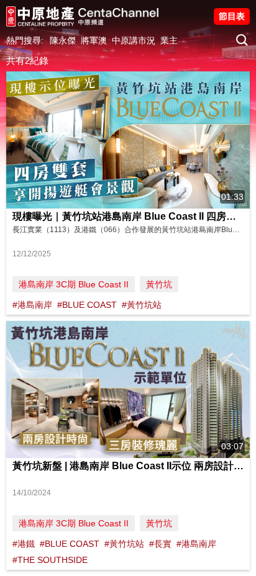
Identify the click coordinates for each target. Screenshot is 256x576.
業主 (169, 40)
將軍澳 (94, 40)
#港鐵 (23, 544)
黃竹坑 (159, 284)
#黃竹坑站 (142, 305)
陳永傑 (63, 40)
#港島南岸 (32, 305)
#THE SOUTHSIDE (50, 560)
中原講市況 (133, 40)
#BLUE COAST (87, 305)
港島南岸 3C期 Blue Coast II (74, 284)
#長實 (160, 544)
